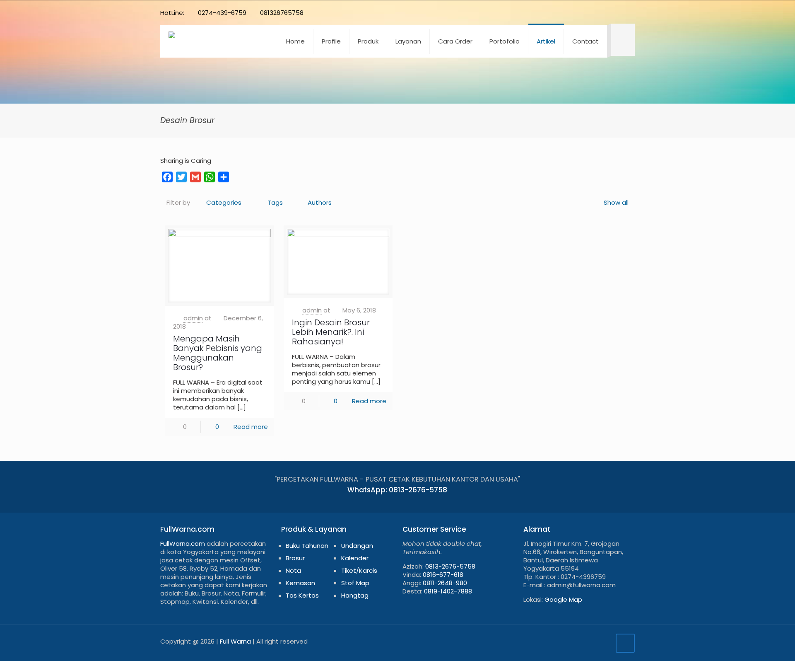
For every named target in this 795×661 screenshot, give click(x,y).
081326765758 (282, 12)
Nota (293, 570)
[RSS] (619, 12)
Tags (275, 202)
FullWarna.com (182, 543)
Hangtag (355, 595)
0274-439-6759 (222, 12)
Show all (616, 202)
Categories (223, 202)
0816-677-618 (443, 574)
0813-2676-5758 (450, 566)
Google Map (563, 599)
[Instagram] (608, 12)
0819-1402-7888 (448, 591)
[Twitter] (574, 12)
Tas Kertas (302, 595)
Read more (251, 426)
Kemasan (300, 583)
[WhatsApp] (552, 12)
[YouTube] (585, 12)
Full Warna (235, 641)
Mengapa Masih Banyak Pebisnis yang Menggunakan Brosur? (217, 353)
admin (193, 318)
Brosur (295, 558)
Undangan (357, 545)
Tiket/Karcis (359, 570)
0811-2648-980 (445, 583)
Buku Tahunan (307, 545)
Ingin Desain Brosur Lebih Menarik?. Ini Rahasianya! (331, 332)
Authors (320, 202)
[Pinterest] (597, 12)
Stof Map (355, 583)
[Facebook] (563, 12)
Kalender (355, 558)
